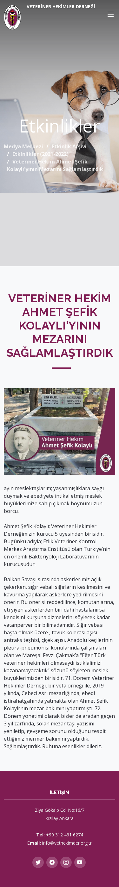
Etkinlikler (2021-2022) (40, 154)
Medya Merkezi (23, 146)
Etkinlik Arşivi (69, 146)
